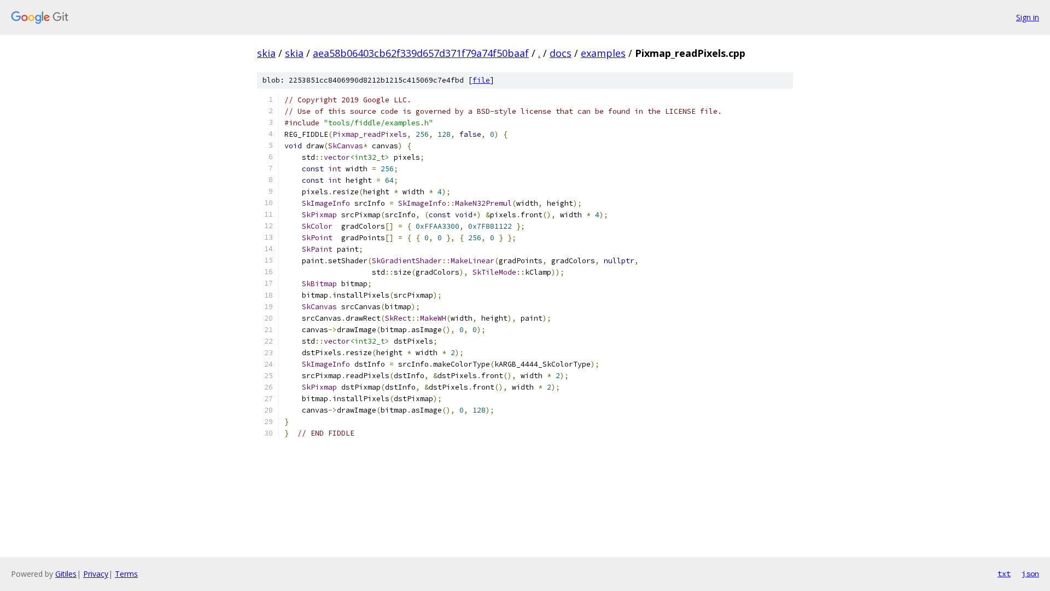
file (481, 80)
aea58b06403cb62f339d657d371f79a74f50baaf (421, 53)
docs (560, 53)
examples (603, 53)
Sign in (1027, 17)
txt (1004, 573)
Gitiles (66, 574)
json (1030, 573)
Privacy (95, 574)
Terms (126, 574)
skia (266, 53)
